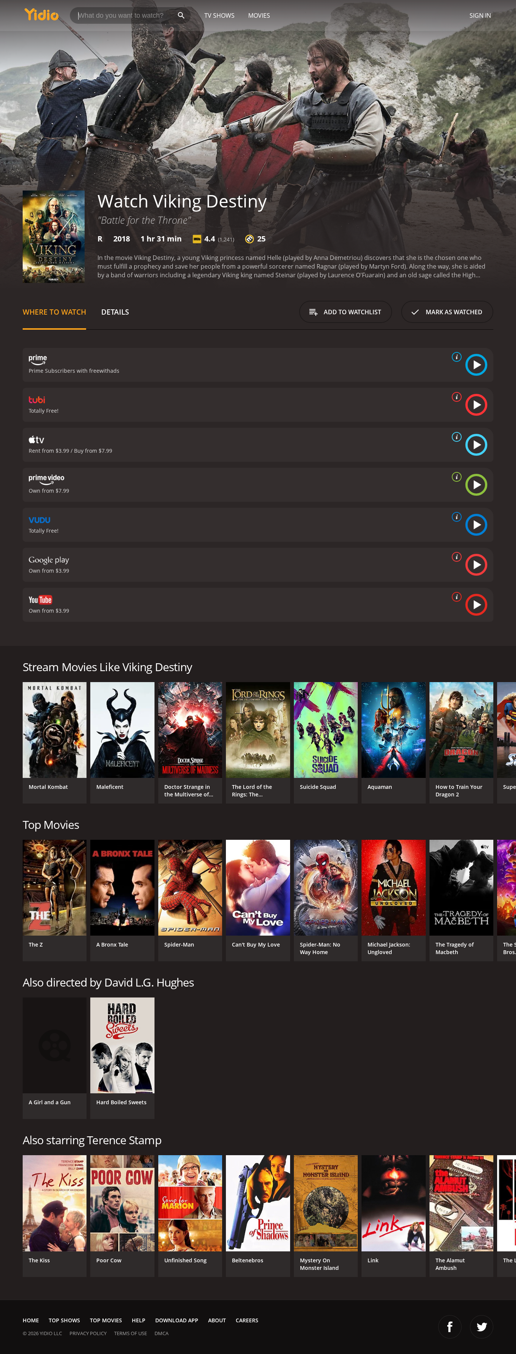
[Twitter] (481, 1327)
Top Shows (64, 1320)
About (217, 1320)
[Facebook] (450, 1327)
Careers (247, 1320)
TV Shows (219, 15)
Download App (176, 1320)
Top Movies (106, 1320)
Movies (259, 15)
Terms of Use (130, 1333)
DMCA (161, 1333)
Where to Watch (54, 312)
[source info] (455, 357)
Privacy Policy (88, 1333)
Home (31, 1320)
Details (115, 312)
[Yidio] (41, 17)
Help (138, 1320)
